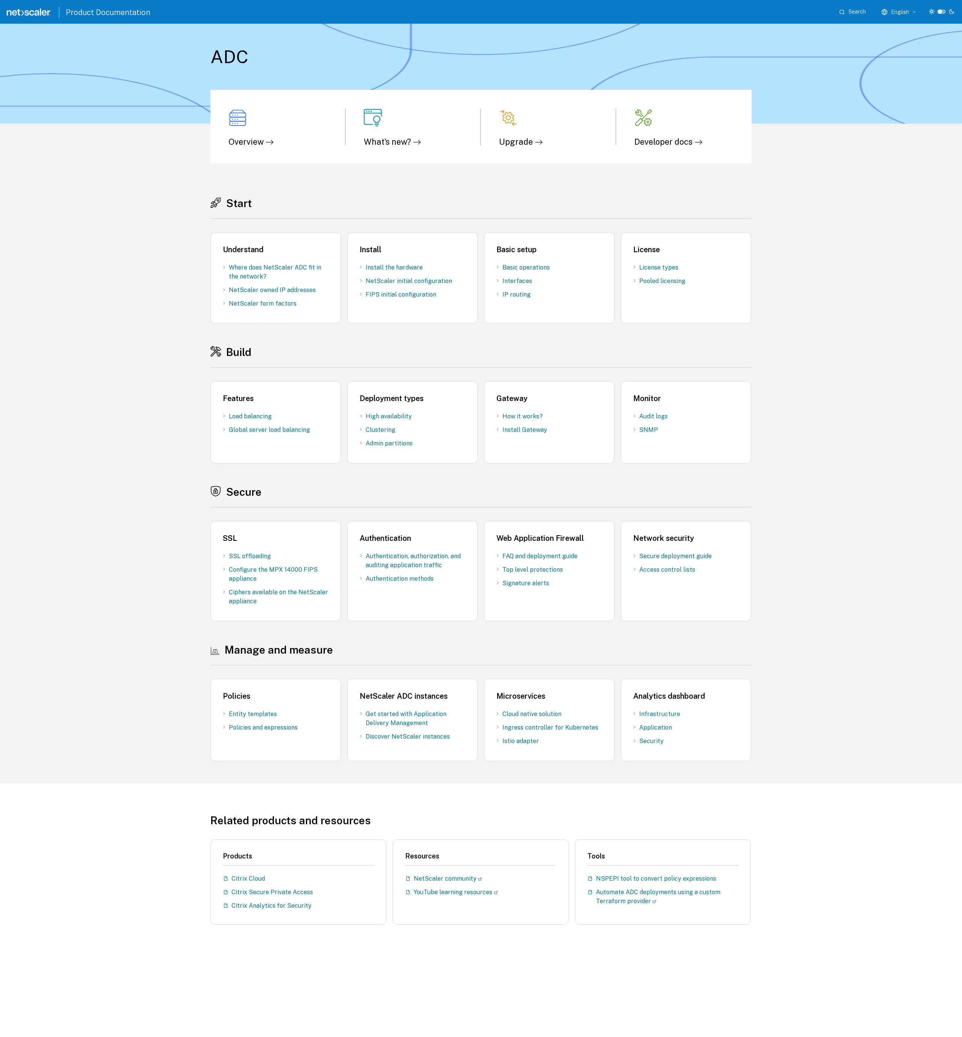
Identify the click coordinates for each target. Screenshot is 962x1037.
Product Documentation (108, 12)
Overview (247, 142)
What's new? (388, 142)
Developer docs (664, 142)
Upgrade (517, 142)
